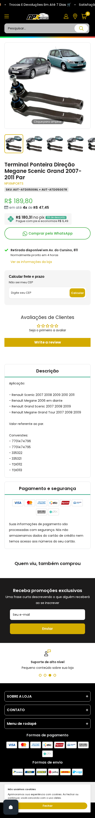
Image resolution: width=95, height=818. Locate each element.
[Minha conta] (66, 16)
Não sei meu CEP (21, 282)
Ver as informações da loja (31, 262)
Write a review (47, 342)
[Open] (10, 807)
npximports (13, 183)
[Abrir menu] (6, 16)
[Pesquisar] (81, 28)
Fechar (48, 806)
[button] (86, 16)
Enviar (47, 628)
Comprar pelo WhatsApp (50, 233)
